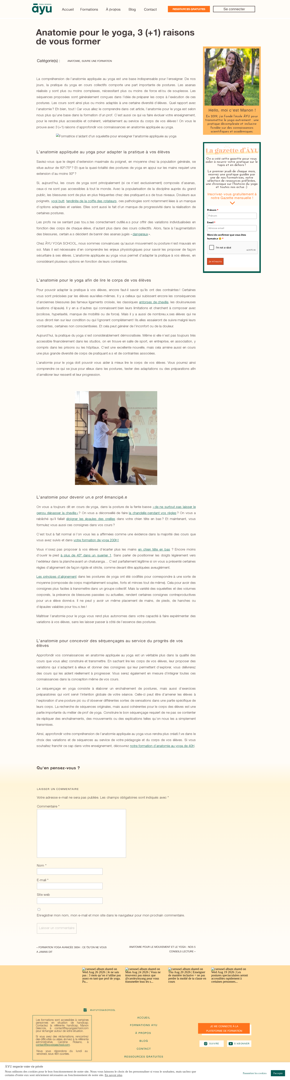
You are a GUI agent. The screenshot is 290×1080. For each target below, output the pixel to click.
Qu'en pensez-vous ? (58, 767)
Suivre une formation (97, 61)
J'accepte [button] (278, 1073)
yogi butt (57, 201)
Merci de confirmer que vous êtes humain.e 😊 (226, 236)
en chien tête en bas (154, 549)
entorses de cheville (153, 302)
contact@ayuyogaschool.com (53, 1045)
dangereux (140, 234)
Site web (43, 894)
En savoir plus (113, 1075)
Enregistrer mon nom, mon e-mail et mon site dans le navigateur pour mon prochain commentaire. (111, 915)
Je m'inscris (215, 261)
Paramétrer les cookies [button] (255, 1073)
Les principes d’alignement (56, 576)
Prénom (212, 210)
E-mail (43, 880)
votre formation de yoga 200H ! (96, 540)
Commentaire (48, 806)
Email (211, 222)
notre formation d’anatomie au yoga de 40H (162, 746)
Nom (42, 865)
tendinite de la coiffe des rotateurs (91, 201)
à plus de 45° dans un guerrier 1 (86, 555)
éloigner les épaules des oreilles (90, 519)
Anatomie (73, 61)
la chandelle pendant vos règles (152, 513)
